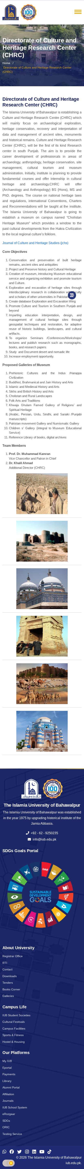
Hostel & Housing (13, 1041)
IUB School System (14, 1107)
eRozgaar (8, 1114)
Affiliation (8, 1094)
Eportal (7, 1067)
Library (6, 1081)
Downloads (9, 976)
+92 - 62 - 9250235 (43, 833)
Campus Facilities (13, 1028)
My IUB (7, 1061)
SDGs (6, 1120)
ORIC (6, 1127)
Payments (8, 1074)
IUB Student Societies (16, 1015)
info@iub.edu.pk (43, 839)
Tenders (7, 982)
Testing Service (12, 1134)
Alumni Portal (11, 1087)
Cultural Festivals (13, 1021)
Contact (7, 969)
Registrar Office (12, 956)
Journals (7, 1100)
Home (6, 63)
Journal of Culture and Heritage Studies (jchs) (35, 243)
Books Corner (11, 989)
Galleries (8, 996)
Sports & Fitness (13, 1035)
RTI (4, 962)
